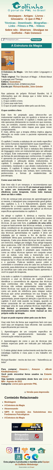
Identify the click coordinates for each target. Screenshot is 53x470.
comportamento (8, 129)
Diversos (25, 29)
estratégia (5, 353)
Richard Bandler (21, 87)
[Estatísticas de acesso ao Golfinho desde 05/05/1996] (18, 459)
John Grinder (36, 87)
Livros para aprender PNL (24, 384)
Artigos (28, 15)
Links (11, 26)
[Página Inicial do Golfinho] (41, 452)
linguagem (23, 146)
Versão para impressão (38, 392)
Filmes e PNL (26, 26)
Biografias (40, 22)
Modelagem (10, 402)
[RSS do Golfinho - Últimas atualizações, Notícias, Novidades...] (25, 452)
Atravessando (11, 409)
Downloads (25, 22)
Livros (39, 15)
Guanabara (15, 82)
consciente (13, 303)
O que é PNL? (33, 18)
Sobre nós (11, 29)
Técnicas (10, 22)
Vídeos (40, 26)
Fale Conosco (33, 33)
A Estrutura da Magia (14, 405)
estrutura (26, 141)
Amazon (23, 369)
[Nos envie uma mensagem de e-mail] (32, 452)
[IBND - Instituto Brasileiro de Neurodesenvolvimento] (26, 432)
